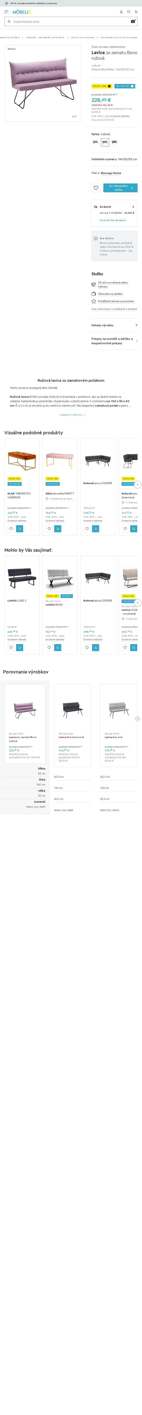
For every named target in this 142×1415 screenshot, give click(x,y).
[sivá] (115, 142)
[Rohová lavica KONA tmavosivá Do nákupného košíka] (133, 528)
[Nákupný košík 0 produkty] (136, 12)
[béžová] (95, 142)
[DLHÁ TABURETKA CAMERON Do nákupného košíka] (19, 528)
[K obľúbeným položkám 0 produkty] (128, 12)
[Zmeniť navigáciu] (6, 12)
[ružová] (105, 142)
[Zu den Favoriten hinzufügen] (96, 187)
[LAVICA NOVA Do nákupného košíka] (57, 647)
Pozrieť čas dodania (113, 220)
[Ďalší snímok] (137, 484)
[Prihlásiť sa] (121, 12)
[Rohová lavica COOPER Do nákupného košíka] (95, 528)
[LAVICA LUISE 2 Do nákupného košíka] (19, 647)
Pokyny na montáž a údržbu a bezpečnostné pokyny (112, 341)
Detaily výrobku (103, 325)
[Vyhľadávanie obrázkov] (133, 21)
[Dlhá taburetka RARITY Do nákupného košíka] (57, 528)
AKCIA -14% (99, 86)
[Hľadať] (9, 21)
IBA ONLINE (122, 86)
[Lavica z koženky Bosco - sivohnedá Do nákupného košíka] (133, 647)
